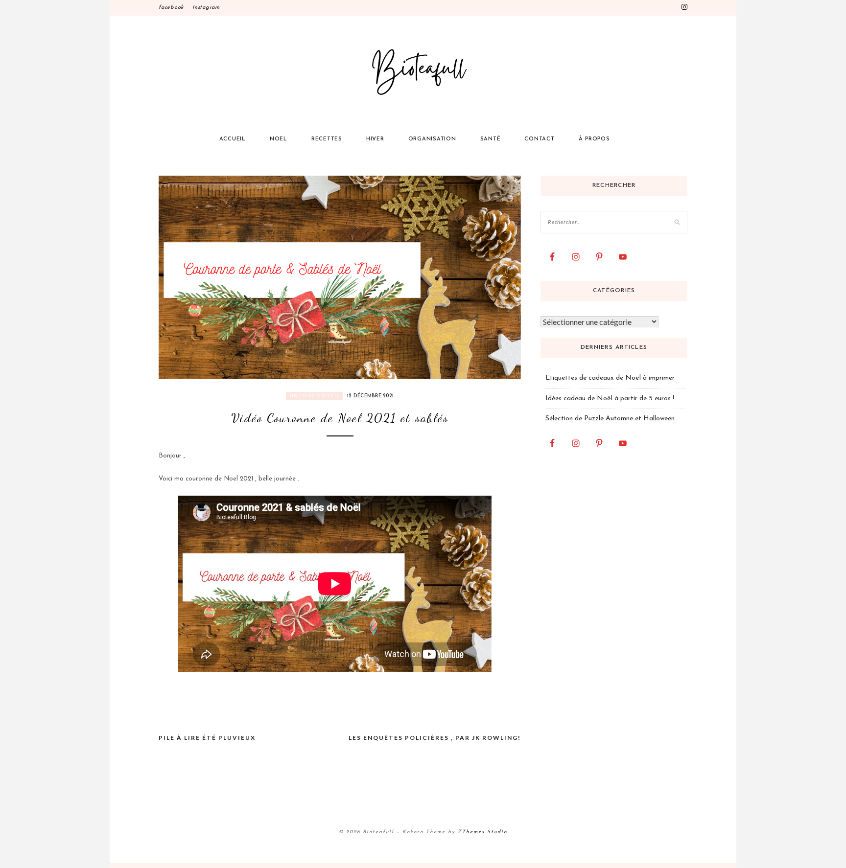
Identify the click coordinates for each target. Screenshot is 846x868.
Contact (539, 139)
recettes (326, 139)
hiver (375, 139)
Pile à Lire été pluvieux (207, 737)
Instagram (206, 7)
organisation (432, 139)
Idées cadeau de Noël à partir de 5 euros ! (609, 398)
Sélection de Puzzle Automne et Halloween (610, 418)
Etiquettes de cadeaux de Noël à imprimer (610, 378)
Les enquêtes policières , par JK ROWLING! (435, 737)
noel (278, 139)
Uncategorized (314, 396)
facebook (171, 7)
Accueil (232, 139)
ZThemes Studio (482, 832)
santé (490, 139)
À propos (594, 139)
